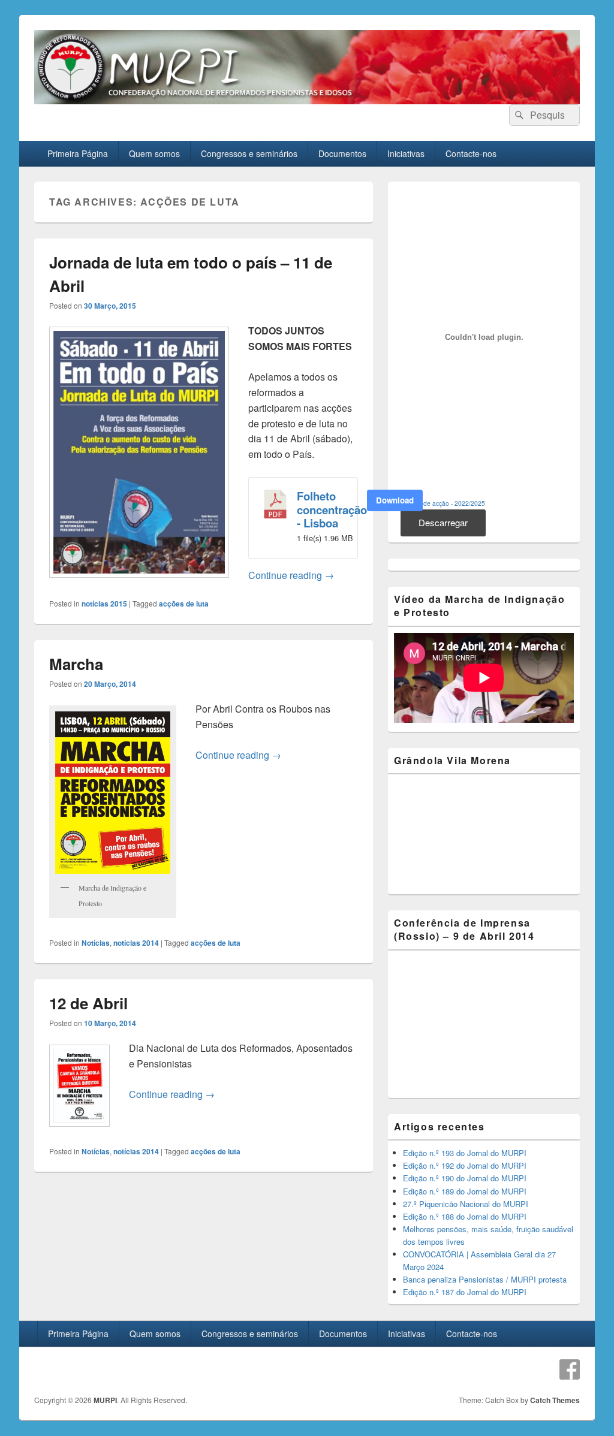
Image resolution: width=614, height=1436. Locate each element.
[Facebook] (569, 1369)
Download (395, 500)
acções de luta (184, 603)
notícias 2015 (104, 603)
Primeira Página (77, 153)
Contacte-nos (471, 153)
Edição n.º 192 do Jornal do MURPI (464, 1165)
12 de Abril (88, 1003)
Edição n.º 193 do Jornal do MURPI (464, 1153)
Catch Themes (555, 1400)
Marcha (76, 664)
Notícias (96, 942)
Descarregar (443, 522)
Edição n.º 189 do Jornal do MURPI (464, 1191)
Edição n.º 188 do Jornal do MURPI (464, 1216)
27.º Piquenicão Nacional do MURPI (465, 1203)
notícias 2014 (136, 942)
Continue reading (291, 575)
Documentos (342, 153)
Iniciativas (406, 153)
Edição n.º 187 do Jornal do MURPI (464, 1292)
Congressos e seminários (249, 153)
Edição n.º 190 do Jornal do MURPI (464, 1178)
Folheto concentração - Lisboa (332, 509)
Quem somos (154, 153)
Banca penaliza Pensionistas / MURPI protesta (485, 1279)
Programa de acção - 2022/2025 (439, 503)
